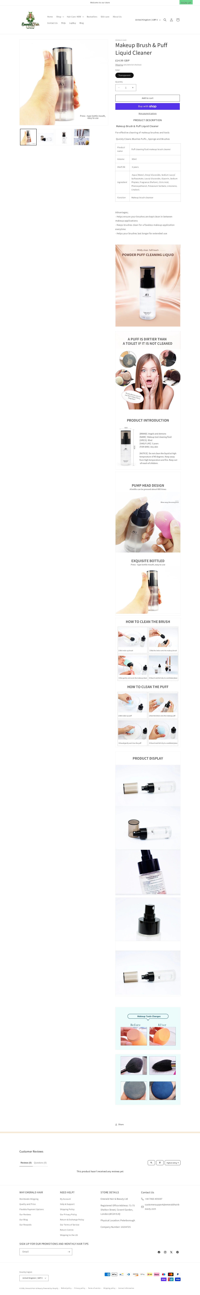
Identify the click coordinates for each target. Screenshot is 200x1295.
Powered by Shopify (50, 1288)
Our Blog (23, 1219)
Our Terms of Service (69, 1224)
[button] (60, 17)
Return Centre (66, 1229)
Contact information (126, 1288)
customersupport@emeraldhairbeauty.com (162, 1206)
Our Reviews (25, 1214)
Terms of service (94, 1288)
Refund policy (66, 1288)
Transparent (124, 75)
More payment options (148, 113)
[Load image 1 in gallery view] (28, 137)
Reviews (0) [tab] (26, 1163)
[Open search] (151, 1162)
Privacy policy (79, 1288)
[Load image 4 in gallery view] (81, 137)
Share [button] (121, 1124)
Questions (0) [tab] (40, 1163)
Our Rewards (25, 1224)
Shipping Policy (67, 1209)
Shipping (119, 65)
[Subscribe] (69, 1251)
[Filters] (160, 1162)
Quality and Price (27, 1204)
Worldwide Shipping (29, 1199)
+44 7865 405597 (153, 1198)
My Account (65, 1199)
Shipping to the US (69, 1235)
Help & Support (67, 1204)
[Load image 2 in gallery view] (46, 137)
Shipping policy (109, 1288)
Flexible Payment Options (31, 1209)
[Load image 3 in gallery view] (64, 137)
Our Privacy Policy (68, 1214)
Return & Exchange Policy (72, 1219)
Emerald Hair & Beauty (34, 1288)
